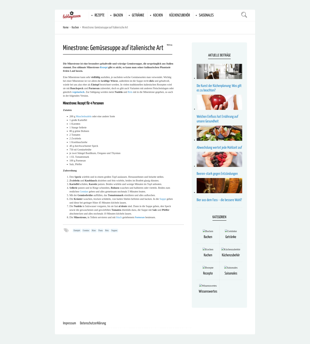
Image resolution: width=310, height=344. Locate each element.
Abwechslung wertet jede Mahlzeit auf (219, 148)
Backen (118, 15)
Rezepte (99, 15)
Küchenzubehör (179, 15)
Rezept (104, 67)
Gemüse (84, 191)
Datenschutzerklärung (93, 323)
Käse (94, 230)
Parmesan (140, 217)
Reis (130, 92)
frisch (119, 217)
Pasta (100, 230)
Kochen (158, 15)
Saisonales (206, 15)
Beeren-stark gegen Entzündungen (217, 174)
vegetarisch (78, 92)
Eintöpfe (77, 230)
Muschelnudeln (84, 116)
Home (65, 27)
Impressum (69, 323)
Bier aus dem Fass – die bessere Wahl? (219, 200)
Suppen (114, 230)
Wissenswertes (208, 291)
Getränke (138, 15)
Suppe (163, 199)
